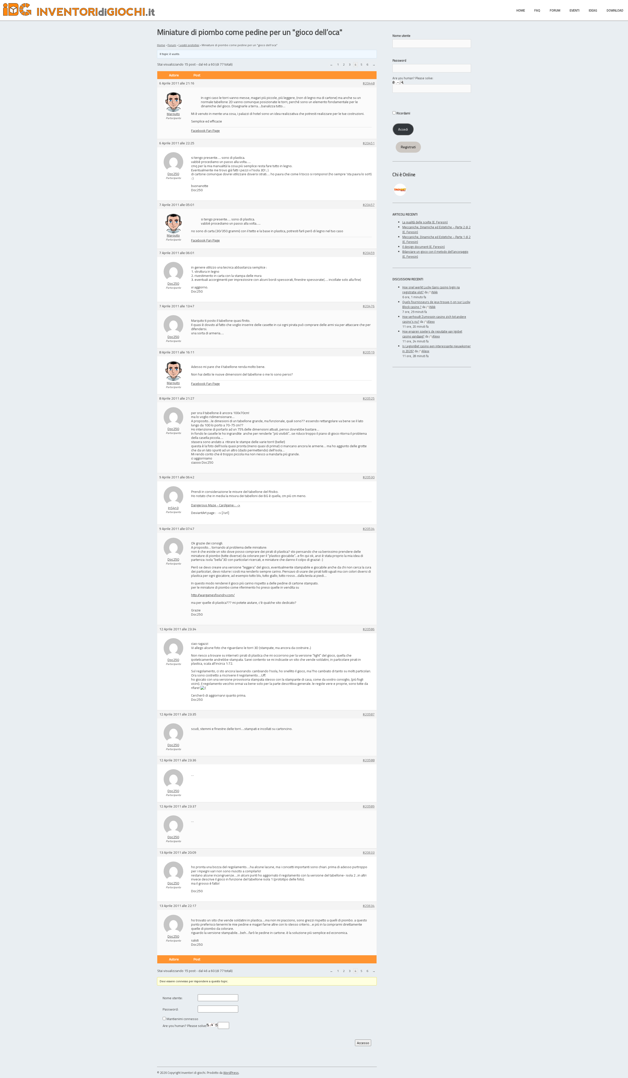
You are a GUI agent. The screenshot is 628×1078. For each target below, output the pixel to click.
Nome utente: (173, 998)
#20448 (369, 83)
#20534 (369, 529)
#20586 (369, 629)
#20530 (369, 477)
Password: (170, 1009)
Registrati (408, 147)
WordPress (231, 1072)
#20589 (369, 806)
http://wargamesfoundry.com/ (213, 594)
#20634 (369, 906)
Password (399, 60)
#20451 (369, 143)
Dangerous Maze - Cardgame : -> (215, 505)
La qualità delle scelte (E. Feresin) (425, 222)
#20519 (369, 352)
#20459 (369, 253)
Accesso (363, 1042)
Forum (172, 45)
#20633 (369, 852)
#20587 (369, 714)
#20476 (369, 306)
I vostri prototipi (189, 45)
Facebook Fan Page (205, 130)
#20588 (369, 760)
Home (161, 45)
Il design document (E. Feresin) (423, 246)
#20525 (369, 398)
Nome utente (401, 35)
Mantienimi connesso (182, 1019)
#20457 (369, 205)
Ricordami (403, 113)
